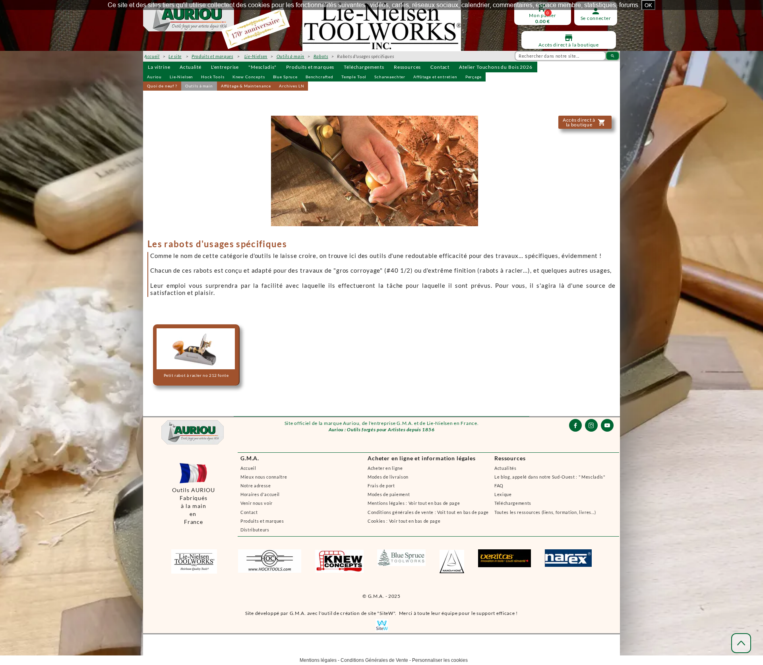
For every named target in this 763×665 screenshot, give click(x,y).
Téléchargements (364, 67)
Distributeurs (254, 529)
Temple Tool (353, 76)
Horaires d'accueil (260, 494)
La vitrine (159, 67)
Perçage (473, 76)
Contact (439, 67)
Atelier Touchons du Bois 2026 (495, 67)
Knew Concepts (248, 76)
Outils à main (199, 85)
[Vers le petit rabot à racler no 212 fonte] (195, 355)
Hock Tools (212, 76)
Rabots (321, 56)
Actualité (190, 67)
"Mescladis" (262, 67)
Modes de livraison (388, 476)
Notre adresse (255, 485)
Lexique (503, 494)
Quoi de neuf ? (162, 85)
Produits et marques (310, 67)
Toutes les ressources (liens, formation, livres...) (545, 512)
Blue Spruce (285, 76)
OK (648, 5)
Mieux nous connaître (263, 476)
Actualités (505, 468)
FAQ (499, 485)
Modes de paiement (389, 494)
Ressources (407, 67)
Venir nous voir (256, 503)
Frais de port (381, 485)
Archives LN (291, 85)
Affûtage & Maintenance (246, 85)
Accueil (248, 468)
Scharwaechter (389, 76)
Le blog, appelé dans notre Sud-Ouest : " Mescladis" (549, 476)
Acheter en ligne (385, 468)
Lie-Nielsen (181, 76)
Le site (175, 56)
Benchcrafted (319, 76)
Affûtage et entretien (435, 76)
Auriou (154, 76)
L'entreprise (225, 67)
